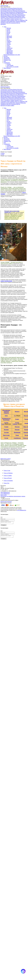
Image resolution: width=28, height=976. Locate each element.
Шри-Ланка (10, 53)
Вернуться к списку (6, 458)
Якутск (18, 22)
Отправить (3, 525)
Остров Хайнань (16, 423)
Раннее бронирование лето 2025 (12, 54)
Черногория (10, 50)
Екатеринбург (21, 10)
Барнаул (15, 8)
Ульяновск (22, 20)
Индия (8, 30)
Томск (8, 20)
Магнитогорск (14, 13)
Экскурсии (6, 57)
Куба (8, 34)
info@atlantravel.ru (5, 492)
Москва (3, 14)
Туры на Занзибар (8, 480)
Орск (7, 17)
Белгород (19, 8)
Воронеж (15, 10)
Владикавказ (4, 10)
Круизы (6, 56)
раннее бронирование (6, 281)
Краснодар (24, 12)
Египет (8, 29)
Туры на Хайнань (8, 473)
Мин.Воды (20, 13)
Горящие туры (7, 60)
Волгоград (10, 10)
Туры (5, 26)
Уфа (26, 20)
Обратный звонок (5, 86)
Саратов (16, 18)
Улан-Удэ (17, 20)
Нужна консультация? (6, 501)
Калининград (12, 12)
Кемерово (18, 12)
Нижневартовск (21, 14)
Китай (8, 33)
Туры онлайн (10, 65)
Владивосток (19, 9)
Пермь (18, 17)
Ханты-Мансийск (11, 21)
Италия (8, 32)
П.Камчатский (12, 17)
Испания (6, 429)
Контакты (3, 24)
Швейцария (10, 52)
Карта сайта (4, 495)
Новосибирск (18, 16)
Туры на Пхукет (8, 478)
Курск (8, 13)
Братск (10, 9)
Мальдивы (9, 37)
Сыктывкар (4, 20)
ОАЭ (8, 38)
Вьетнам (9, 28)
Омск (23, 16)
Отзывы (9, 64)
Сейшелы (9, 41)
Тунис (8, 45)
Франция (9, 49)
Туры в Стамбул (8, 475)
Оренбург (3, 17)
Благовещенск (4, 9)
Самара (12, 18)
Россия (8, 40)
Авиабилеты (7, 58)
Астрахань (10, 8)
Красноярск (4, 13)
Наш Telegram (7, 68)
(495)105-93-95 (4, 5)
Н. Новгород (13, 14)
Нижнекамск (4, 16)
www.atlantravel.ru (5, 493)
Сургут (20, 18)
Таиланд (9, 44)
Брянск (14, 9)
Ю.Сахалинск (12, 22)
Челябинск (3, 22)
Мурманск (7, 14)
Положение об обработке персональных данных (13, 496)
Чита (7, 22)
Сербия (8, 42)
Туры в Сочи (7, 470)
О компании (7, 62)
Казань (7, 12)
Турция (8, 46)
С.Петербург (7, 18)
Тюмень (12, 20)
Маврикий (9, 36)
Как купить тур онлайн (12, 66)
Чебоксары (23, 21)
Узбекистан (9, 48)
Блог (5, 61)
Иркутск (3, 12)
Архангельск (4, 8)
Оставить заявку (10, 105)
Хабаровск (3, 21)
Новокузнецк (11, 16)
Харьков (18, 21)
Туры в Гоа (6, 483)
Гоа (15, 415)
